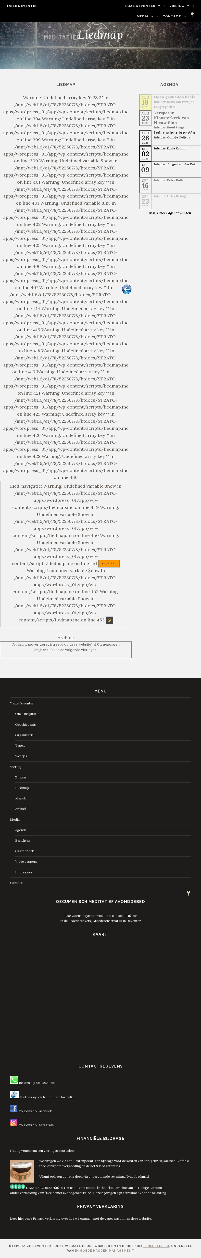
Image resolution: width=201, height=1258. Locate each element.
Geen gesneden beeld (175, 96)
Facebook (45, 1111)
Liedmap (22, 788)
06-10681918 (45, 1083)
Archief (20, 809)
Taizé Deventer (22, 6)
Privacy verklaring (47, 1218)
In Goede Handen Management (104, 1250)
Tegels (20, 746)
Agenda (20, 830)
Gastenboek (24, 851)
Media (143, 16)
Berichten (22, 841)
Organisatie (24, 735)
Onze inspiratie (27, 714)
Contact (172, 16)
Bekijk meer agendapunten (170, 213)
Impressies (24, 872)
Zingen (20, 777)
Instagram (46, 1125)
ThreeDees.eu (156, 1246)
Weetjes (21, 756)
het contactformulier (59, 1097)
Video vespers (26, 862)
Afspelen (21, 798)
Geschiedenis (25, 725)
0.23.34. (109, 564)
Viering (176, 6)
